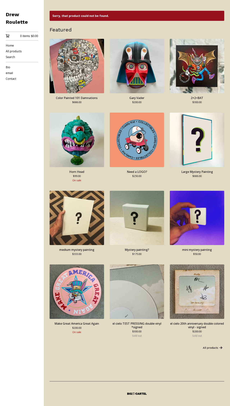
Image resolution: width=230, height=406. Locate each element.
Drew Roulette (17, 18)
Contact (11, 79)
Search (10, 57)
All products (14, 51)
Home (10, 45)
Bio (8, 67)
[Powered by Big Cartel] (137, 393)
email (9, 73)
